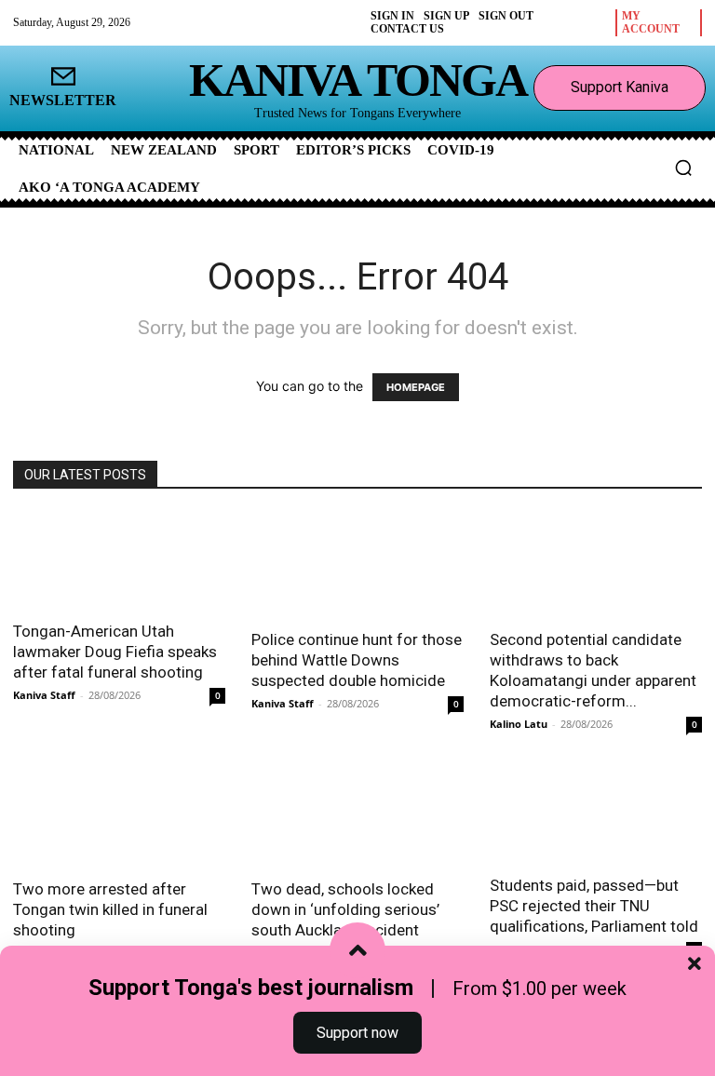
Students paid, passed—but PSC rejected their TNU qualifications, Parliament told (594, 905)
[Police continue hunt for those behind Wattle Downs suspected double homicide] (357, 565)
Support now (357, 1033)
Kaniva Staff (44, 695)
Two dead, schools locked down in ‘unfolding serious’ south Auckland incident (345, 909)
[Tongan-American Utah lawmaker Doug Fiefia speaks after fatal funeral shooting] (119, 561)
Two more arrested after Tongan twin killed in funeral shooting (110, 909)
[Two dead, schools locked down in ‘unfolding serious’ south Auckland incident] (357, 814)
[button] (683, 167)
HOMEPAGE (415, 387)
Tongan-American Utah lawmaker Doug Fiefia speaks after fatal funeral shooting (115, 651)
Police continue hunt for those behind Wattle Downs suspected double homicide (356, 660)
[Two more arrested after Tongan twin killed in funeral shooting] (119, 814)
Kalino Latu (518, 724)
